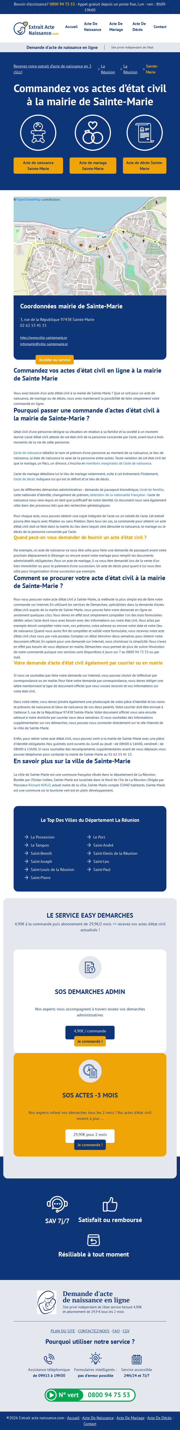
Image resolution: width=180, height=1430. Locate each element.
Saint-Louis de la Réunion (52, 869)
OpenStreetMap (29, 199)
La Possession (42, 837)
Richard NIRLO (39, 785)
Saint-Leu (101, 861)
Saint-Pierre (40, 877)
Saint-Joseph (41, 861)
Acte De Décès (159, 1417)
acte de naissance (28, 452)
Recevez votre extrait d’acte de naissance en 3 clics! (52, 69)
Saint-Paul (101, 869)
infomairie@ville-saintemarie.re (44, 344)
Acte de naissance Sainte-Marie (38, 165)
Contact (160, 26)
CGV (126, 1330)
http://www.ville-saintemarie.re (43, 337)
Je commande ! (90, 1041)
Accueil (71, 26)
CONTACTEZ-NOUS (94, 1330)
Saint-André (103, 845)
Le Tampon (40, 845)
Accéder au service (54, 359)
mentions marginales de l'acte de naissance (118, 463)
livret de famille (151, 489)
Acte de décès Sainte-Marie (144, 165)
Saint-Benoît (41, 853)
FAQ (116, 1330)
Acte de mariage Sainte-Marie (93, 165)
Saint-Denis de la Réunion (115, 853)
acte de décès (25, 479)
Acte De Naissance (98, 1417)
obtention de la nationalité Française (117, 495)
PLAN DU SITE (63, 1330)
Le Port (99, 837)
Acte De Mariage (130, 1417)
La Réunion (108, 69)
